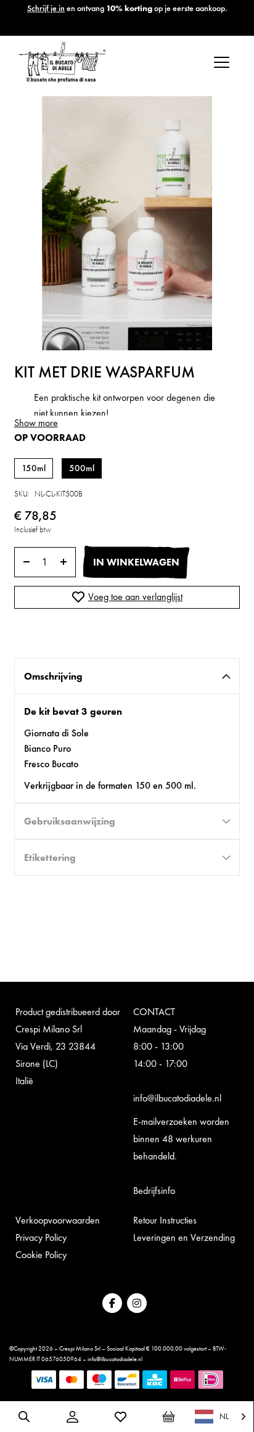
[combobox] (221, 1416)
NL (224, 1416)
